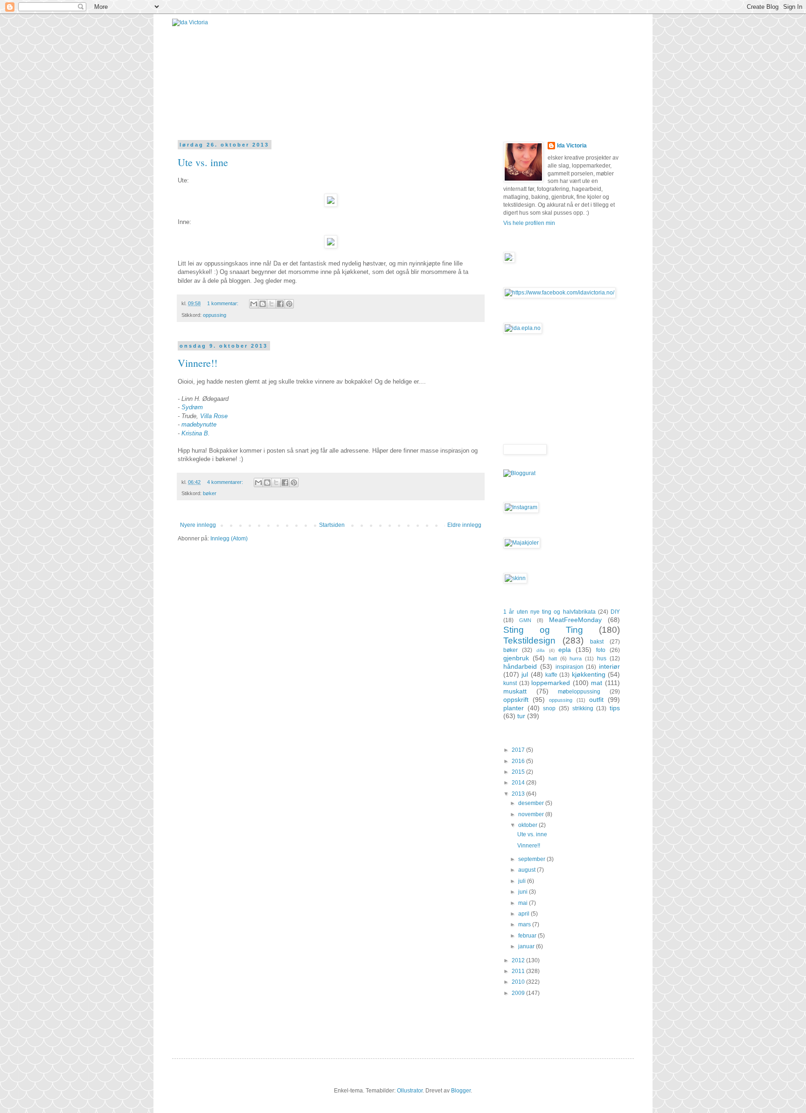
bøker (209, 493)
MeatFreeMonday (575, 619)
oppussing (214, 315)
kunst (510, 683)
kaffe (551, 675)
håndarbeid (520, 666)
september (532, 859)
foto (600, 650)
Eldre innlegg (464, 525)
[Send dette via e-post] (253, 303)
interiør (609, 666)
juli (522, 881)
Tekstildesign (529, 640)
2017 (519, 750)
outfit (596, 699)
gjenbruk (516, 658)
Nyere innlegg (198, 525)
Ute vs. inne (203, 162)
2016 (519, 761)
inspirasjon (570, 667)
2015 (519, 772)
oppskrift (515, 699)
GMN (525, 620)
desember (531, 803)
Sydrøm (192, 407)
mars (525, 924)
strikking (582, 708)
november (531, 814)
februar (528, 935)
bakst (597, 641)
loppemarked (550, 682)
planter (513, 708)
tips (615, 708)
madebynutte (198, 424)
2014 (519, 782)
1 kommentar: (223, 303)
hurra (576, 658)
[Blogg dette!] (262, 303)
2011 (519, 971)
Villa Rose (214, 416)
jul (524, 674)
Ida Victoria (572, 145)
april (524, 913)
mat (596, 682)
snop (549, 708)
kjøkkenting (588, 674)
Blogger (461, 1090)
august (527, 870)
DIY (615, 612)
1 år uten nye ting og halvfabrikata (549, 612)
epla (564, 649)
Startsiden (332, 525)
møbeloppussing (579, 691)
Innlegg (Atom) (229, 538)
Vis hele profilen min (529, 223)
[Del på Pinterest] (289, 303)
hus (601, 658)
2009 (519, 993)
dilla (540, 650)
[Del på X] (271, 303)
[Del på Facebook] (280, 303)
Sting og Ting (543, 630)
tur (521, 716)
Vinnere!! (197, 363)
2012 (519, 960)
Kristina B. (195, 433)
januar (527, 946)
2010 (519, 982)
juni (523, 892)
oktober (528, 825)
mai (523, 903)
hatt (553, 658)
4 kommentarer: (225, 482)
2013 (519, 794)
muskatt (515, 691)
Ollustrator (410, 1090)
